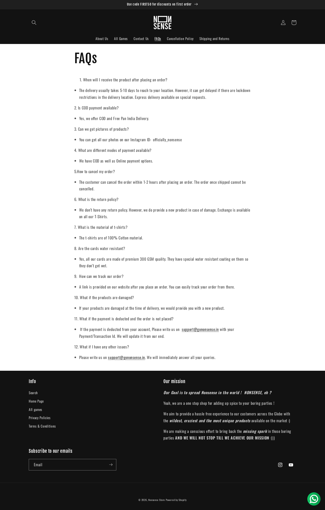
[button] (34, 22)
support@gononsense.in (200, 329)
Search (33, 392)
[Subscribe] (110, 464)
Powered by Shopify (176, 500)
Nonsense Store (156, 500)
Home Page (36, 401)
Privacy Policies (40, 417)
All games (35, 409)
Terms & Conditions (42, 426)
